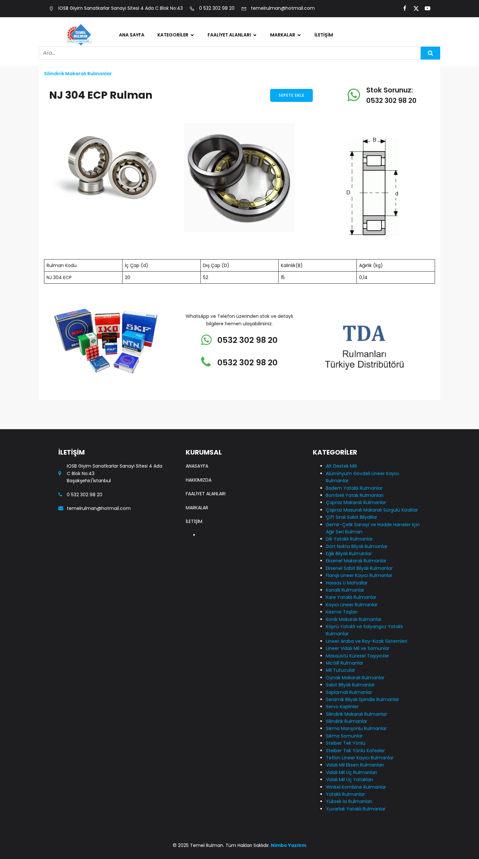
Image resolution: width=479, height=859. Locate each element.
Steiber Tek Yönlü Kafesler (355, 750)
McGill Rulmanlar (184, 458)
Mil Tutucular (179, 472)
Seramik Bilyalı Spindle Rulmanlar (185, 544)
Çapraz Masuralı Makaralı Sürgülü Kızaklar (184, 137)
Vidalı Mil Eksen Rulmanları (355, 765)
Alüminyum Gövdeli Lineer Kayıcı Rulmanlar (187, 69)
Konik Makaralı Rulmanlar (354, 619)
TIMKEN (285, 103)
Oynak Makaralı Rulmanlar (183, 489)
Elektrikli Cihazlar (234, 103)
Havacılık (225, 89)
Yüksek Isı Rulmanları (349, 801)
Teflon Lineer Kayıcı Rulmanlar (360, 757)
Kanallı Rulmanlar (185, 315)
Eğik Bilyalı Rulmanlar (188, 212)
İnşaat (222, 130)
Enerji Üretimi (229, 75)
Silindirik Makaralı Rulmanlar (185, 578)
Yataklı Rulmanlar (345, 794)
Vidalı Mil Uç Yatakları (349, 779)
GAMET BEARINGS (297, 89)
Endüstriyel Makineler (239, 144)
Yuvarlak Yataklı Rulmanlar (355, 809)
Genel (171, 287)
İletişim (323, 35)
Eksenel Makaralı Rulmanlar (184, 229)
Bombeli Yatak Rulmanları (181, 113)
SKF (281, 75)
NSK (281, 116)
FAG (281, 48)
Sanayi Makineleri (235, 62)
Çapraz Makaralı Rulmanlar (356, 502)
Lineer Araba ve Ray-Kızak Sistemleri (188, 400)
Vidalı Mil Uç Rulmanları (351, 772)
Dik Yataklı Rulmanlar (189, 178)
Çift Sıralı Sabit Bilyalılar (182, 161)
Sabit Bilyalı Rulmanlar (178, 509)
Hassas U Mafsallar (187, 301)
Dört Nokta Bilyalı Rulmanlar (185, 195)
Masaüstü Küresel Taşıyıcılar (186, 441)
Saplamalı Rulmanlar (189, 527)
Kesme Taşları (341, 612)
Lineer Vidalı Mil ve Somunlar (186, 421)
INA (280, 62)
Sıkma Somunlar (344, 736)
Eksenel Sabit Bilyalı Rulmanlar (187, 250)
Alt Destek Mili (181, 48)
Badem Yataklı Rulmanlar (181, 92)
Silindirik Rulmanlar (187, 595)
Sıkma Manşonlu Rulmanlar (184, 612)
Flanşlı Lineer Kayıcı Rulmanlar (187, 270)
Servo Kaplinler (182, 561)
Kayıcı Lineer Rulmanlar (179, 352)
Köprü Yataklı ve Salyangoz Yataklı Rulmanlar (186, 376)
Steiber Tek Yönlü (184, 629)
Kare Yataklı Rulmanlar (179, 332)
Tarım (221, 116)
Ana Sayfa (131, 35)
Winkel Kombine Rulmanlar (356, 787)
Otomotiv (226, 48)
